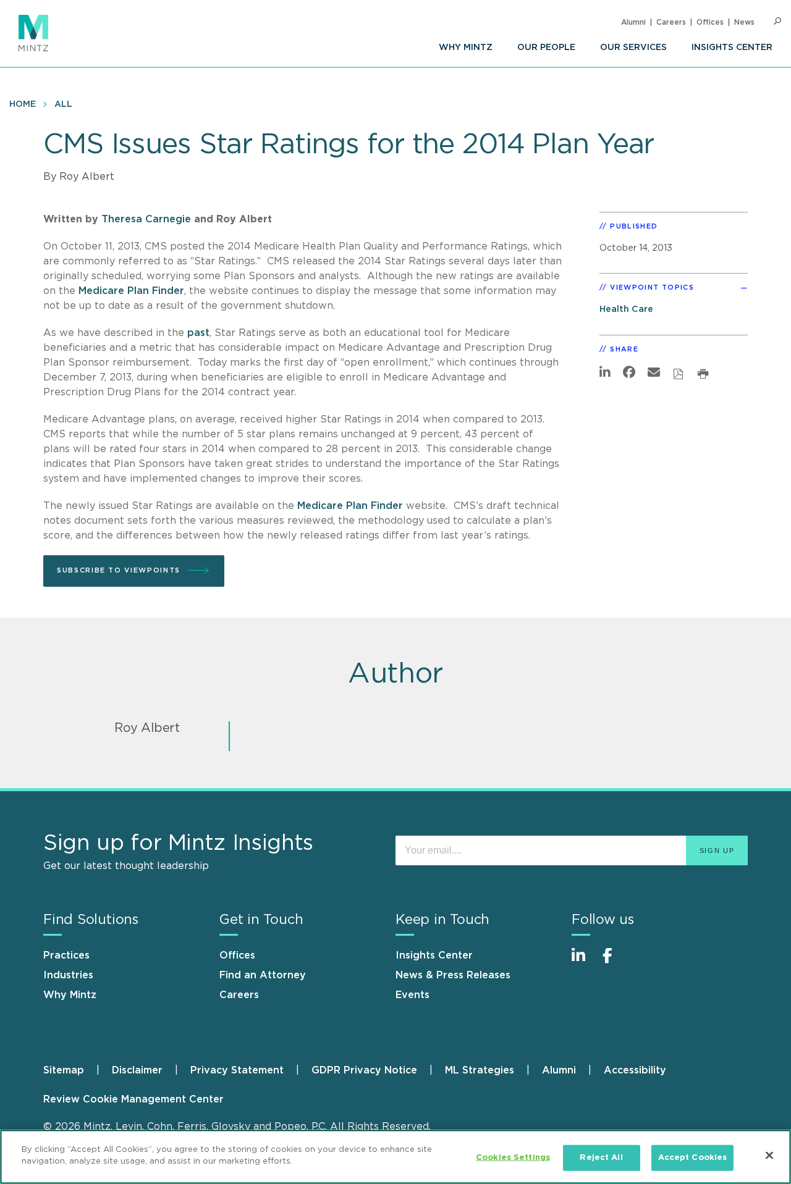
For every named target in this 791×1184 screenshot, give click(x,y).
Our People (546, 47)
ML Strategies (479, 1070)
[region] (395, 1157)
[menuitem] (466, 47)
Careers (671, 22)
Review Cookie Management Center (133, 1099)
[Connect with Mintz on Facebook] (615, 962)
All (63, 104)
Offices (710, 22)
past (198, 333)
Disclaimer (137, 1070)
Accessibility (635, 1070)
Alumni (633, 22)
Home (22, 104)
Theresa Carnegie (146, 219)
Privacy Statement (237, 1070)
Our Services (633, 47)
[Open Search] (777, 21)
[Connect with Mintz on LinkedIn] (584, 962)
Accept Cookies (692, 1158)
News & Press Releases (453, 975)
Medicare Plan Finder (131, 291)
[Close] (769, 1155)
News (744, 22)
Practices (66, 955)
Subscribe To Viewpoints (118, 570)
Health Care (626, 309)
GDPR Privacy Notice (364, 1070)
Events (412, 995)
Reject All (601, 1158)
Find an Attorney (262, 975)
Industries (68, 975)
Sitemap (63, 1070)
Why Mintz (466, 47)
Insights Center (732, 47)
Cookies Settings (513, 1158)
